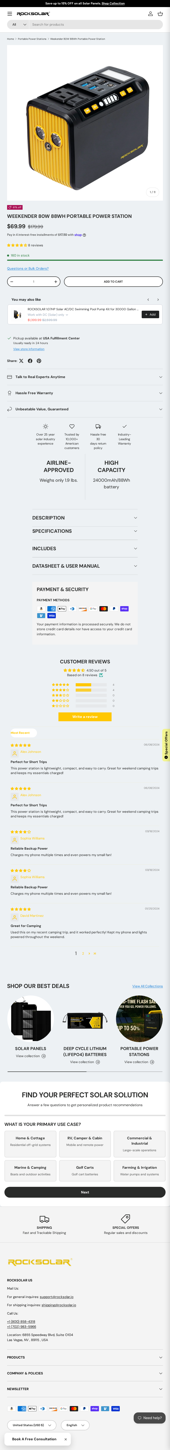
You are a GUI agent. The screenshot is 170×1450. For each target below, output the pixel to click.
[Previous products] (148, 300)
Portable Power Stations (32, 38)
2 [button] (83, 953)
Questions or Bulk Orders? (28, 268)
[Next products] (158, 300)
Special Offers (166, 744)
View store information (28, 349)
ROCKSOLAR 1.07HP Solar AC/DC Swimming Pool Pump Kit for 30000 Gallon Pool (83, 309)
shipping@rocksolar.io (59, 1305)
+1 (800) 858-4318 (21, 1321)
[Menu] (10, 14)
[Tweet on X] (21, 360)
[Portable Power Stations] (139, 1018)
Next (85, 1192)
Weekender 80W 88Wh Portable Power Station (77, 38)
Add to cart (113, 282)
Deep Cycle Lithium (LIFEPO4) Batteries (85, 1051)
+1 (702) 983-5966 (21, 1326)
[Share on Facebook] (30, 360)
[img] (21, 745)
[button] (17, 245)
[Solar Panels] (30, 1018)
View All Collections (147, 986)
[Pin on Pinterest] (39, 360)
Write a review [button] (85, 716)
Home (10, 38)
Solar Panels (30, 1048)
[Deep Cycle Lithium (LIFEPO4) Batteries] (85, 1018)
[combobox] (85, 24)
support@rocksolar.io (56, 1297)
